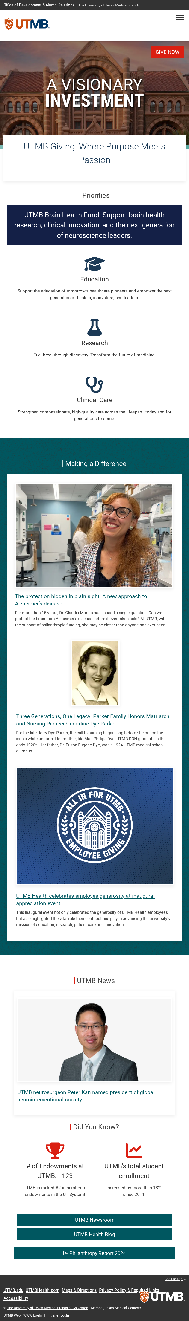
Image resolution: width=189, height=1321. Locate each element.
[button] (180, 17)
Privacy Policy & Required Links (129, 1290)
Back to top (174, 1279)
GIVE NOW (168, 52)
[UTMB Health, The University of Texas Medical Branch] (162, 1298)
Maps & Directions (79, 1290)
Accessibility (15, 1298)
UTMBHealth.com (42, 1290)
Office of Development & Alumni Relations (38, 5)
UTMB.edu (13, 1290)
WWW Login (32, 1315)
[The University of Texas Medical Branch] (27, 26)
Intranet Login (58, 1315)
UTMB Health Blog (94, 1234)
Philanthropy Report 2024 (97, 1253)
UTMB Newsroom (95, 1220)
